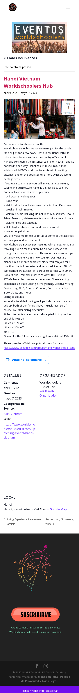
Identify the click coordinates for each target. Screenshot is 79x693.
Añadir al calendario (27, 360)
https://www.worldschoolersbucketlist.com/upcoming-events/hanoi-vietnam (19, 430)
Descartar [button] (52, 690)
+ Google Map (57, 509)
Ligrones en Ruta (46, 677)
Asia (6, 414)
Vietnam (16, 414)
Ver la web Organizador (48, 393)
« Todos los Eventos (20, 58)
